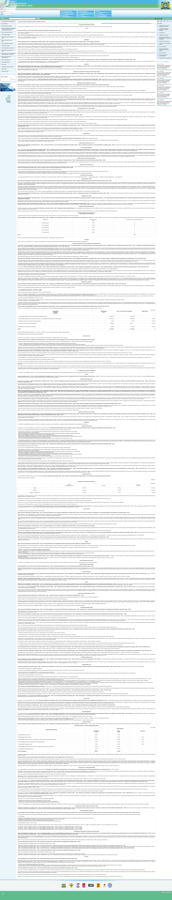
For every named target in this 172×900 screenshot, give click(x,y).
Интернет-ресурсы (162, 52)
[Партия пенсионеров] (104, 885)
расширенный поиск (4, 18)
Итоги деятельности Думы (7, 26)
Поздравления (162, 32)
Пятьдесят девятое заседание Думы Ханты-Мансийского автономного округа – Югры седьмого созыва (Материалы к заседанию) (164, 67)
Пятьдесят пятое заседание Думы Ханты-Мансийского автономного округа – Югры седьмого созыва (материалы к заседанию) (163, 95)
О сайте (3, 893)
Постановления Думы (6, 34)
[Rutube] (170, 20)
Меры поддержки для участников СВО (163, 55)
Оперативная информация (161, 69)
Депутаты (97, 11)
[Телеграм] (164, 20)
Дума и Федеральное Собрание (8, 48)
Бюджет (160, 23)
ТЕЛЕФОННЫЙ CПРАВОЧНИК (165, 58)
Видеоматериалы (5, 71)
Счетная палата (99, 13)
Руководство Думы (82, 11)
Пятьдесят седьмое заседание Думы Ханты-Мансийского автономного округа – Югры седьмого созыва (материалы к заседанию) (164, 81)
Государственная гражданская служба (165, 44)
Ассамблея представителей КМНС (86, 13)
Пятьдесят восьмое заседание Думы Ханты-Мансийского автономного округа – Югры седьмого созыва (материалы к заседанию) (164, 74)
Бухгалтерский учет (163, 46)
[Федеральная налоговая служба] (110, 887)
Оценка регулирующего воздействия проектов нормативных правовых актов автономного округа (9, 29)
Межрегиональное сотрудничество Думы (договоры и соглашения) (8, 54)
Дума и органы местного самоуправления (6, 57)
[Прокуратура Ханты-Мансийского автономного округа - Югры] (71, 887)
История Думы (4, 23)
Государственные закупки (164, 41)
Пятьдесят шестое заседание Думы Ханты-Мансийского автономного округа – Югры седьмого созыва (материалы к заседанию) (164, 88)
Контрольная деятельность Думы (7, 41)
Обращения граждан (6, 45)
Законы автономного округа (7, 32)
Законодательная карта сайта (7, 66)
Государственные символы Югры (8, 21)
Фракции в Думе (64, 15)
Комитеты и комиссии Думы (67, 13)
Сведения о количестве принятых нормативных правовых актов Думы (31, 21)
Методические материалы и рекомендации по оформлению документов (165, 38)
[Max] (167, 20)
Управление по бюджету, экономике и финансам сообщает (164, 29)
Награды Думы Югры (6, 62)
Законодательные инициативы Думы (8, 51)
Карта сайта (4, 64)
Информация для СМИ (163, 35)
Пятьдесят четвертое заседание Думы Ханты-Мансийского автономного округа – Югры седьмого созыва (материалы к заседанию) (164, 103)
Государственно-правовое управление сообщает (164, 26)
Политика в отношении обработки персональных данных (164, 49)
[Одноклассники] (161, 20)
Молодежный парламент (101, 15)
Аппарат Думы (81, 15)
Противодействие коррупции (7, 43)
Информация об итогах (168, 69)
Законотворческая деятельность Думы (8, 37)
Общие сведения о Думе (66, 11)
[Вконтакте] (158, 20)
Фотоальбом (4, 69)
